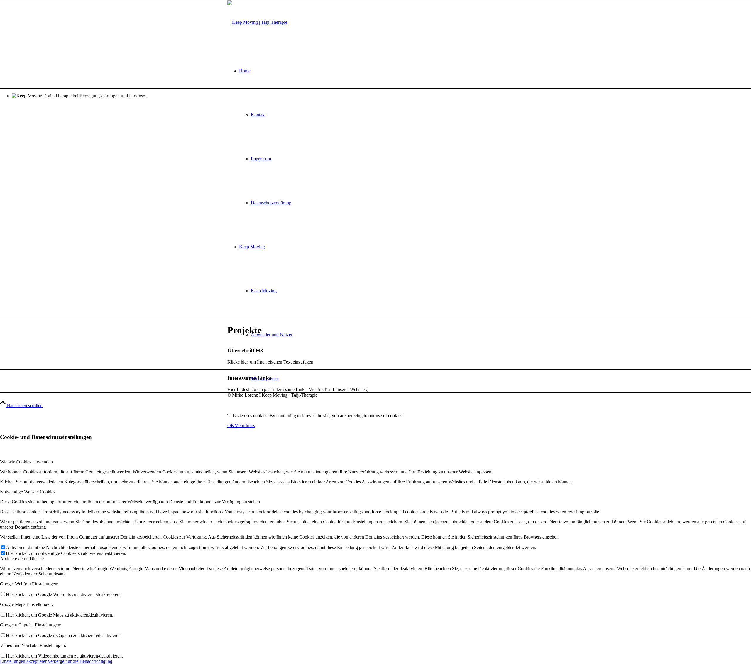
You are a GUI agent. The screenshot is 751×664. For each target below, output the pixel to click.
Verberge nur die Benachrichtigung (80, 661)
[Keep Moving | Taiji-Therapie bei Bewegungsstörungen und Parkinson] (257, 22)
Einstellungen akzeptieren (24, 661)
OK (230, 425)
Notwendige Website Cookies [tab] (27, 491)
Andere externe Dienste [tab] (22, 558)
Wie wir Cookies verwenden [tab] (26, 461)
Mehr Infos (244, 425)
